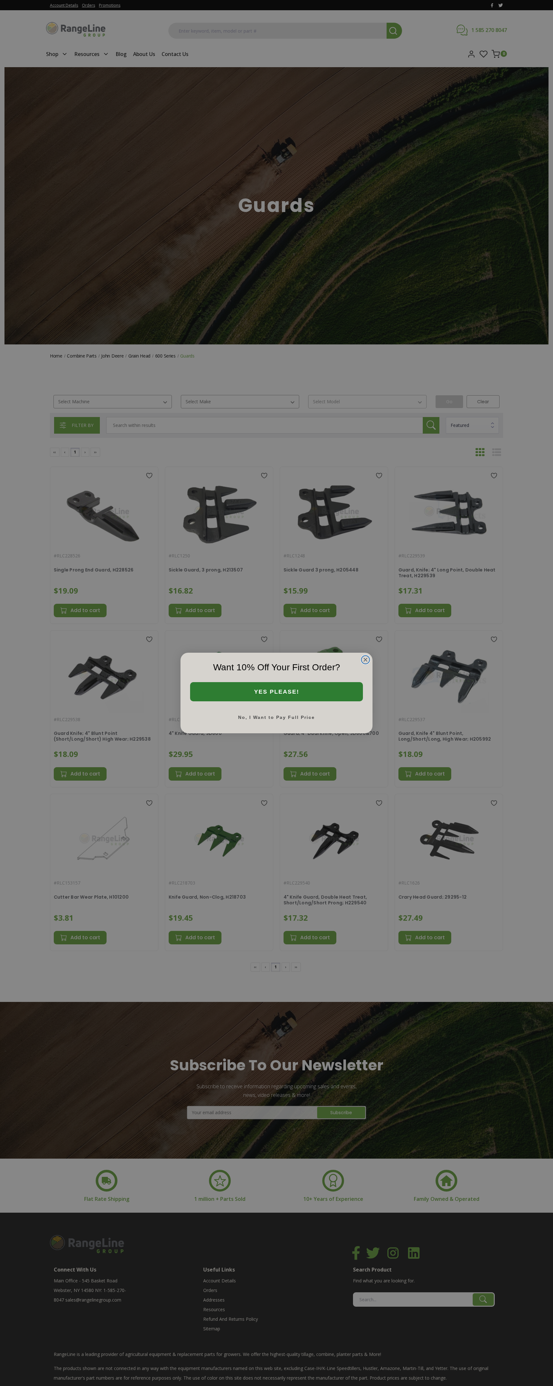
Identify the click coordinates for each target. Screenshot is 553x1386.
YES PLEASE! (276, 692)
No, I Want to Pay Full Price (276, 717)
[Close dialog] (365, 660)
